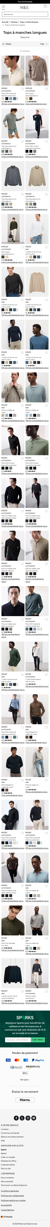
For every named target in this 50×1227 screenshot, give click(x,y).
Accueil (5, 22)
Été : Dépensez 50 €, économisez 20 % (25, 2)
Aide (3, 1141)
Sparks (4, 1150)
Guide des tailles (8, 1165)
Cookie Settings (7, 1210)
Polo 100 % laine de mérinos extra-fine (8, 94)
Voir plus (24, 1079)
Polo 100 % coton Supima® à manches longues (33, 148)
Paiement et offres (8, 1161)
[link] (2, 1217)
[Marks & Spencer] (24, 8)
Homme (14, 22)
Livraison (5, 1129)
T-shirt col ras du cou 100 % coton (33, 253)
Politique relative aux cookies (13, 1200)
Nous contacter (7, 1178)
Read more (25, 37)
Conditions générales (10, 1191)
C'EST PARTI (38, 1040)
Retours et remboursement (12, 1137)
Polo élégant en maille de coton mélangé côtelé (31, 734)
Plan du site (6, 1168)
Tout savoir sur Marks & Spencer (14, 1185)
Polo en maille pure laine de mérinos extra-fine (8, 571)
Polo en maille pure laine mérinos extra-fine (9, 518)
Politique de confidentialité (12, 1196)
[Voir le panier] (45, 6)
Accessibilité (6, 1205)
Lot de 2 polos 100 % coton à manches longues (9, 998)
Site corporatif (7, 1181)
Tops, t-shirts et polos (29, 22)
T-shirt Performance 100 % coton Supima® (33, 681)
